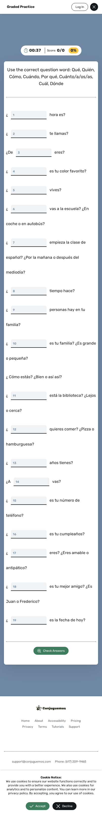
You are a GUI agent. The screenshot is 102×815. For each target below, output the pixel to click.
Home (31, 720)
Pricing (26, 726)
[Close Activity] (90, 7)
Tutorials (71, 726)
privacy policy (25, 789)
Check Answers (52, 650)
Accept (38, 806)
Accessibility (63, 720)
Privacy (41, 726)
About (44, 720)
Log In (76, 7)
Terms (56, 726)
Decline (65, 806)
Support (49, 732)
